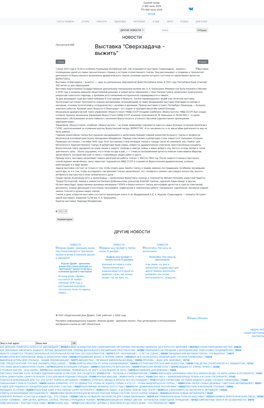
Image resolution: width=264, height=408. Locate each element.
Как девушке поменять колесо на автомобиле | (34, 347)
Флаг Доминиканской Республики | (159, 386)
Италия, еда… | (66, 403)
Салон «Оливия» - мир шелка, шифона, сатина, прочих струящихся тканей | (51, 399)
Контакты (258, 336)
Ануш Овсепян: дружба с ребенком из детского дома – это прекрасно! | (126, 403)
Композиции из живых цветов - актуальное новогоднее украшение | (150, 399)
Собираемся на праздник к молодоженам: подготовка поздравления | (192, 350)
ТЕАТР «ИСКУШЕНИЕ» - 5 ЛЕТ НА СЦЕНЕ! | (140, 353)
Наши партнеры (254, 332)
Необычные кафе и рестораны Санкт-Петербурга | (68, 389)
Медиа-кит (257, 329)
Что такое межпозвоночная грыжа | (26, 366)
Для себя (201, 21)
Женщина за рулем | (16, 389)
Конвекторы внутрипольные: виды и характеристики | (38, 356)
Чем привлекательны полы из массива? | (183, 396)
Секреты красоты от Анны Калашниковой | (106, 363)
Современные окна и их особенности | (226, 399)
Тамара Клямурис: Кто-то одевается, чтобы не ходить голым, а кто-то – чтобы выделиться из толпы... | (115, 383)
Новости (75, 244)
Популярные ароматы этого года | (107, 386)
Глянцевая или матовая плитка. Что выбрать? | (200, 353)
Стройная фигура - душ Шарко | (23, 370)
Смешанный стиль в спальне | (23, 383)
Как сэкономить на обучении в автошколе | (195, 389)
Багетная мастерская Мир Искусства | (165, 363)
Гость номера (65, 21)
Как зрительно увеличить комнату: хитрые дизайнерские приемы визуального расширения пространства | (72, 350)
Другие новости (131, 30)
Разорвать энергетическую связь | (238, 396)
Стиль (85, 21)
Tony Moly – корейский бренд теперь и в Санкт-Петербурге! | (193, 376)
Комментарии (64, 219)
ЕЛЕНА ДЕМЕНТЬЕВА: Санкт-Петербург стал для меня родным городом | (48, 376)
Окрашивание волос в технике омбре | (104, 356)
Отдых (184, 21)
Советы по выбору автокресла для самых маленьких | (115, 396)
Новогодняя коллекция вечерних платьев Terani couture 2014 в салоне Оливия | (112, 393)
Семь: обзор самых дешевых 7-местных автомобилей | (223, 383)
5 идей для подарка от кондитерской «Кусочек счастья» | (40, 386)
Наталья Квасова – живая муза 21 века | (124, 376)
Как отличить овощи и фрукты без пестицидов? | (121, 380)
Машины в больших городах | (75, 366)
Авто (170, 21)
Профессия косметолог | (158, 366)
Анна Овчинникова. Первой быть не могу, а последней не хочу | (91, 370)
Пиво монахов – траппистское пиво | (27, 403)
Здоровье (120, 21)
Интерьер (139, 21)
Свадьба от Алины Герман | (199, 366)
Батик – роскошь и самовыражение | (130, 373)
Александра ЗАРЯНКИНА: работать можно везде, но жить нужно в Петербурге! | (209, 373)
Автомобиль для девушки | (155, 370)
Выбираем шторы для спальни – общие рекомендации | (39, 360)
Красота (102, 21)
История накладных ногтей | (219, 347)
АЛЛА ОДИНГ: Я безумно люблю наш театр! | (133, 389)
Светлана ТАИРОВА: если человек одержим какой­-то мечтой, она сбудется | (51, 373)
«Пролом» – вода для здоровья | (165, 360)
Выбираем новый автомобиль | (190, 393)
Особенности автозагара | (118, 366)
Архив (151, 14)
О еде (156, 21)
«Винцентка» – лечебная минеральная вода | (110, 360)
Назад (61, 62)
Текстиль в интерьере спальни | (209, 386)
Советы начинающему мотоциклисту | (28, 393)
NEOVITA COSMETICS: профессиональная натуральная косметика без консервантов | (56, 353)
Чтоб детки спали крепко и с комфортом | (223, 363)
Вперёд (202, 62)
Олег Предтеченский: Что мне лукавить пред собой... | (37, 363)
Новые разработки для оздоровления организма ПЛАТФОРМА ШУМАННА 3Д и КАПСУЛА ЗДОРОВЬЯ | (132, 347)
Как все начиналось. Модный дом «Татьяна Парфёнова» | (172, 356)
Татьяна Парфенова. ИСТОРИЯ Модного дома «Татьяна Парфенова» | (202, 380)
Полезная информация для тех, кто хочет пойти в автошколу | (43, 380)
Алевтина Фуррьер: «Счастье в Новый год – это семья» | (38, 396)
